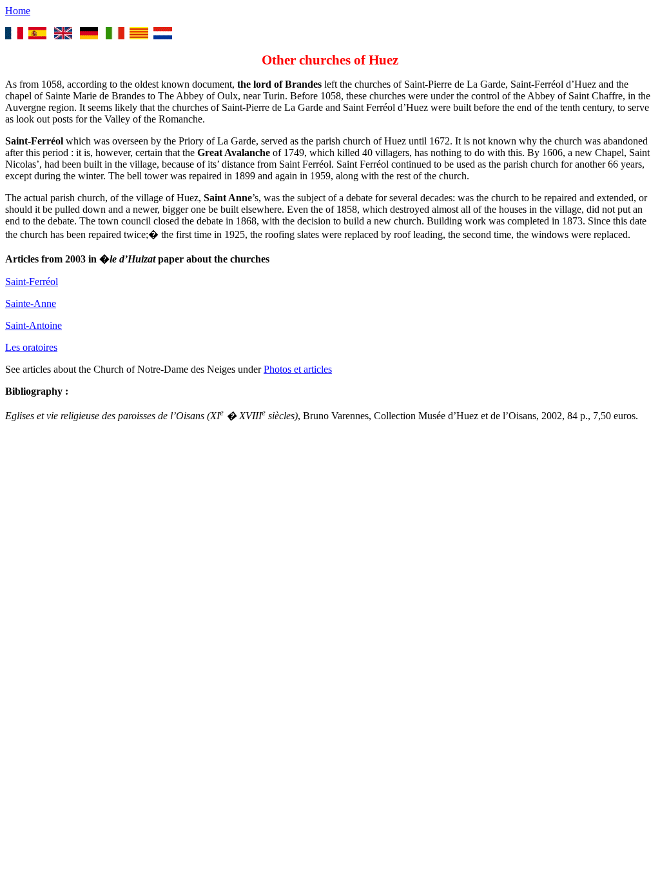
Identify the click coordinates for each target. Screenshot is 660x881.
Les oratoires (31, 347)
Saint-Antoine (33, 325)
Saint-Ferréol (31, 281)
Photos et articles (298, 369)
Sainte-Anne (30, 303)
